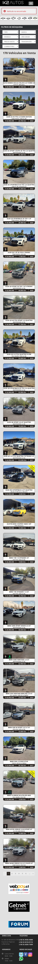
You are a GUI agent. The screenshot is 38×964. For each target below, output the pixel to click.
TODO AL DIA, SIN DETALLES (19, 186)
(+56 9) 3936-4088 (26, 940)
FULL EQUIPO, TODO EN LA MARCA (19, 695)
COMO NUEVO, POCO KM (19, 254)
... (29, 873)
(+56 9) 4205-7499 (26, 944)
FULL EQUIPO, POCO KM (19, 797)
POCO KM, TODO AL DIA (19, 559)
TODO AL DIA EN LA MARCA (19, 763)
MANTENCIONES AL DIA (19, 152)
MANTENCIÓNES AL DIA (19, 661)
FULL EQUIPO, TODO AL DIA (19, 356)
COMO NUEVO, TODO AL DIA (19, 118)
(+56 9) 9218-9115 (26, 942)
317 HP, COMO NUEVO (19, 831)
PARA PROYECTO (19, 525)
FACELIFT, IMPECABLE (19, 84)
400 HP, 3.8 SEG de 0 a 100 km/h (19, 491)
